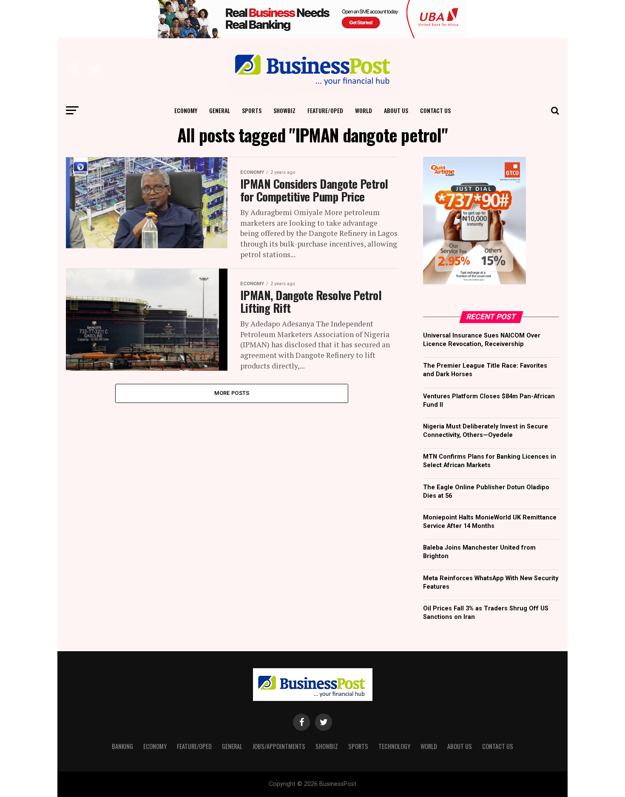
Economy (185, 110)
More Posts (232, 393)
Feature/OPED (325, 110)
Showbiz (284, 110)
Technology (394, 746)
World (363, 110)
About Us (396, 110)
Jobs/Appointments (279, 746)
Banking (122, 746)
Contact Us (435, 110)
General (219, 110)
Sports (251, 110)
